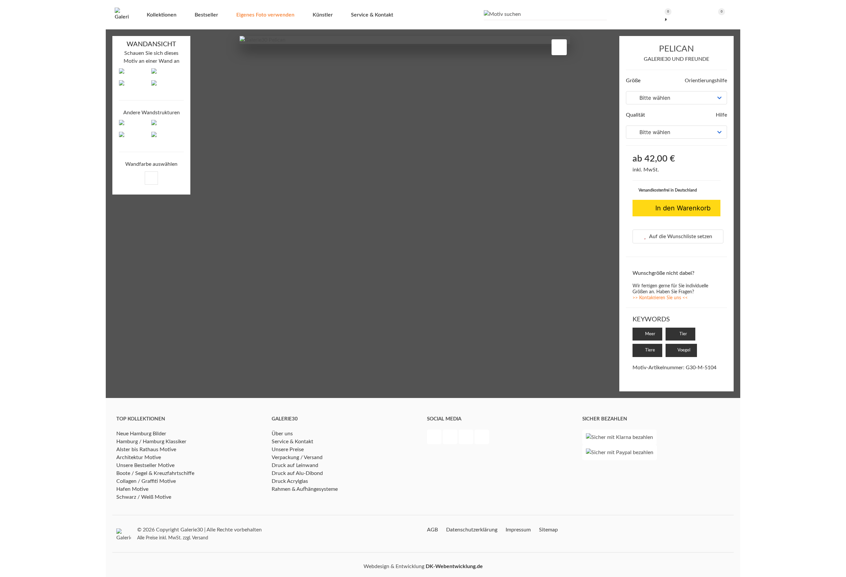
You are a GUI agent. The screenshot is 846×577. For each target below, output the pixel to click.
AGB (432, 529)
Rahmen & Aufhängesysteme (305, 489)
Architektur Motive (138, 457)
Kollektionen (161, 15)
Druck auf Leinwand (295, 465)
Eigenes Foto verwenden (265, 15)
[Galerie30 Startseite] (122, 14)
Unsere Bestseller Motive (145, 465)
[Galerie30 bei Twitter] (451, 438)
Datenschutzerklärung (471, 529)
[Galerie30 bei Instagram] (467, 438)
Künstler (323, 15)
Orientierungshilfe (705, 80)
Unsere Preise (288, 449)
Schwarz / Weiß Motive (143, 497)
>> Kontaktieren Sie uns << (660, 298)
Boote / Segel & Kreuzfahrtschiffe (155, 473)
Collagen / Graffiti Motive (146, 481)
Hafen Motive (132, 489)
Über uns (282, 433)
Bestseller (206, 15)
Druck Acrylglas (290, 481)
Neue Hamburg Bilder (141, 433)
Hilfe (720, 115)
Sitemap (548, 529)
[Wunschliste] (666, 14)
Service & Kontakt (292, 441)
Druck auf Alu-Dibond (297, 473)
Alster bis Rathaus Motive (146, 449)
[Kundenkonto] (690, 14)
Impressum (518, 529)
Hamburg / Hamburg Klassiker (151, 441)
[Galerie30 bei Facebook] (435, 438)
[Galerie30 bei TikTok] (482, 438)
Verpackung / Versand (297, 457)
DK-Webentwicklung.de (454, 566)
